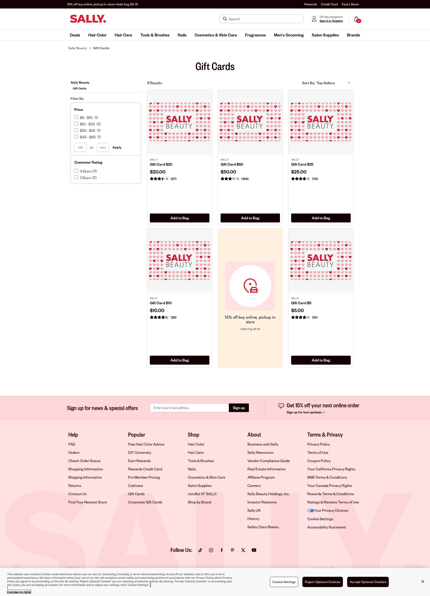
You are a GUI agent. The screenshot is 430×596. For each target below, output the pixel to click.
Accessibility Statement (326, 527)
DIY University (139, 452)
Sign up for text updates (304, 412)
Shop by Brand (199, 502)
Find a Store (350, 4)
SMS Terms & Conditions (327, 477)
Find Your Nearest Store (87, 502)
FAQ (71, 444)
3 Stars (85, 177)
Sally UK (254, 510)
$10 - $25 (87, 124)
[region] (215, 582)
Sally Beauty (77, 48)
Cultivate (135, 485)
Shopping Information (85, 469)
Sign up (239, 407)
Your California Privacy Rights (331, 469)
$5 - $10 (86, 117)
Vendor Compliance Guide (268, 460)
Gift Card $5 (301, 302)
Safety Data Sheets (263, 526)
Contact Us (77, 493)
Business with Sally (262, 444)
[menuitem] (75, 35)
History (253, 518)
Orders (74, 452)
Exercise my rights (19, 592)
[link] (179, 167)
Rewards (310, 4)
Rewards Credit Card (145, 469)
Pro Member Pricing (144, 477)
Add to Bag (179, 218)
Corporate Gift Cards (145, 502)
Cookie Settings (320, 518)
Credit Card (329, 4)
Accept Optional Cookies (368, 582)
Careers (254, 485)
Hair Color (196, 444)
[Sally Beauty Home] (88, 18)
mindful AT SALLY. (202, 493)
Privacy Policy (318, 444)
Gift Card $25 (302, 164)
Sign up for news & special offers (102, 408)
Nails (192, 469)
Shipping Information (85, 477)
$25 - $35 (87, 130)
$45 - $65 (88, 137)
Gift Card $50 (232, 164)
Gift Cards (101, 48)
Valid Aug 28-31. (102, 4)
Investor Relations (262, 502)
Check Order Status (84, 460)
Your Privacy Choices (331, 510)
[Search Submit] (225, 18)
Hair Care (196, 452)
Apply (117, 147)
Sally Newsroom (260, 452)
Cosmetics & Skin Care (206, 477)
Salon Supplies (200, 485)
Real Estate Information (266, 469)
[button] (75, 35)
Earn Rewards (139, 460)
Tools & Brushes (201, 460)
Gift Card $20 (161, 164)
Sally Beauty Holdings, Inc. (268, 493)
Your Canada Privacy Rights (329, 485)
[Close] (423, 581)
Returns (74, 485)
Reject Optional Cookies (322, 582)
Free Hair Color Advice (146, 444)
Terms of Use (317, 452)
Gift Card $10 (161, 302)
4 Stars (86, 171)
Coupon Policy (319, 460)
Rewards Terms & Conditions (330, 493)
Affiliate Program (261, 477)
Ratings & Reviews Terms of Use (333, 502)
